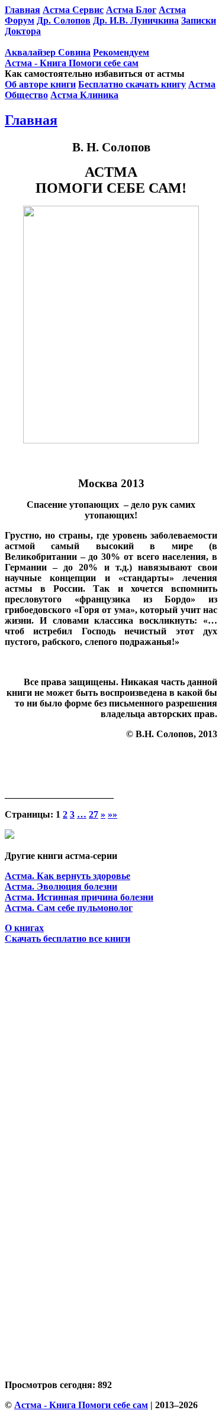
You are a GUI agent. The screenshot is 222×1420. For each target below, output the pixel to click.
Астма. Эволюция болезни (61, 886)
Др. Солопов (64, 20)
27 (93, 814)
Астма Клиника (84, 95)
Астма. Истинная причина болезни (79, 897)
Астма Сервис (73, 10)
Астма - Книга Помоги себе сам (72, 63)
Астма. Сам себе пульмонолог (69, 908)
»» (112, 814)
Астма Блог (131, 10)
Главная (31, 120)
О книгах (24, 928)
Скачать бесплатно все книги (67, 938)
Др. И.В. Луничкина (136, 20)
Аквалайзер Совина (48, 52)
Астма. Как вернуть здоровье (67, 876)
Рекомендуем (121, 52)
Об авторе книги (40, 84)
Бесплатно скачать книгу (132, 84)
